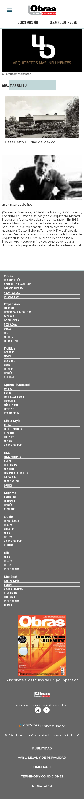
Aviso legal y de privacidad (42, 758)
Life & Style (12, 421)
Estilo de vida (11, 569)
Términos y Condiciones (42, 776)
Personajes (10, 593)
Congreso (9, 360)
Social (7, 460)
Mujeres (8, 337)
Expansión (12, 304)
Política (9, 348)
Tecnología (10, 324)
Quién (8, 517)
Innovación (10, 477)
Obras (8, 276)
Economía (9, 316)
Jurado (8, 605)
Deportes (9, 432)
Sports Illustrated (17, 385)
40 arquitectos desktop (16, 74)
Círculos (9, 528)
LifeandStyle (11, 341)
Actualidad (10, 497)
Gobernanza (10, 465)
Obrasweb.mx (46, 710)
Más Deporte (11, 405)
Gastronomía (11, 580)
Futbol (8, 388)
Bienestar (9, 597)
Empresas (9, 308)
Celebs (7, 565)
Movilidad (9, 469)
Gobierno (9, 352)
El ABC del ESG (11, 481)
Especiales (10, 509)
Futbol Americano (14, 396)
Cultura (8, 545)
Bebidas (8, 584)
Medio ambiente (12, 456)
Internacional (12, 320)
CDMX (7, 364)
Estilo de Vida (11, 601)
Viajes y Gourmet (13, 445)
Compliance (42, 767)
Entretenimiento (13, 428)
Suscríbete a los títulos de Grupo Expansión (42, 680)
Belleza (8, 537)
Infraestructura (13, 288)
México (7, 356)
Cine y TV (9, 437)
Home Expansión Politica (17, 312)
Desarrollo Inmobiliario (17, 284)
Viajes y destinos (13, 588)
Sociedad (9, 377)
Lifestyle (9, 409)
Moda (7, 533)
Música (8, 441)
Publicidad (42, 748)
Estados (8, 368)
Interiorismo (11, 296)
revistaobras (38, 710)
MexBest (10, 577)
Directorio (42, 786)
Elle (7, 553)
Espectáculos (12, 520)
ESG (6, 332)
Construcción (28, 22)
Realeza (8, 524)
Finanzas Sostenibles (16, 473)
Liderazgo (9, 501)
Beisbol (8, 392)
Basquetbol (10, 400)
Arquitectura (12, 292)
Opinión (8, 373)
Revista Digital (12, 413)
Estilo (7, 424)
